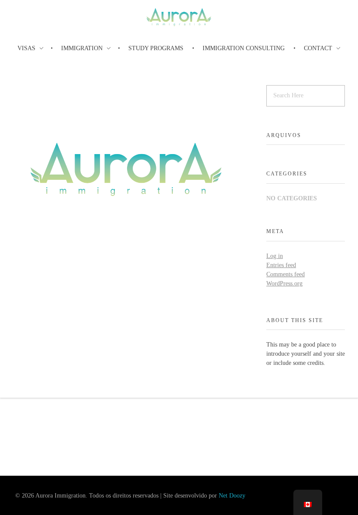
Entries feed (281, 265)
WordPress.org (284, 283)
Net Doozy (232, 495)
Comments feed (285, 274)
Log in (274, 256)
